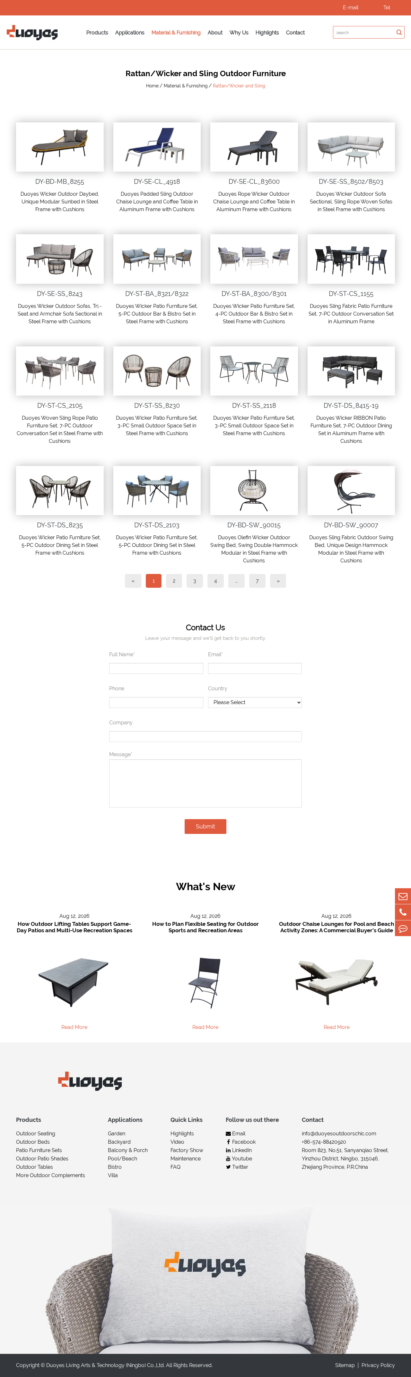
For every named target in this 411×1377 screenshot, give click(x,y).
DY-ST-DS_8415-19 (351, 405)
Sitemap (345, 1365)
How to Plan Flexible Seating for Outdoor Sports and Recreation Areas (205, 927)
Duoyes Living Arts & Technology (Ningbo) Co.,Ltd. (105, 1365)
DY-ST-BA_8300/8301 (254, 294)
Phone (116, 688)
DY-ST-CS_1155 (351, 294)
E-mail (350, 7)
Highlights (267, 33)
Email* (215, 654)
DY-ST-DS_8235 (60, 525)
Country (217, 688)
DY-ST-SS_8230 (157, 405)
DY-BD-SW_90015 (254, 525)
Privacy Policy (378, 1365)
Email (238, 1134)
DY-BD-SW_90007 (351, 525)
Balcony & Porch (128, 1150)
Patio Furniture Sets (39, 1150)
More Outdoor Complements (50, 1175)
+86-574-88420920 (324, 1142)
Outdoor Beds (33, 1142)
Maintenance (186, 1159)
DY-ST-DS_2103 (156, 525)
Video (177, 1142)
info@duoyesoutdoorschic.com (339, 1134)
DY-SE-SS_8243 (60, 294)
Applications (129, 33)
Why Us (239, 33)
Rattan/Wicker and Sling (239, 85)
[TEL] (403, 912)
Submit (205, 826)
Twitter (239, 1167)
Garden (116, 1134)
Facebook (243, 1142)
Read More (74, 1027)
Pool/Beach (122, 1159)
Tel (386, 7)
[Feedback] (403, 928)
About (215, 33)
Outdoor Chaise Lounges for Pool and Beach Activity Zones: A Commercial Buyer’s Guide (336, 927)
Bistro (115, 1167)
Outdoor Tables (34, 1167)
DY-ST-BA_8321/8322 (156, 294)
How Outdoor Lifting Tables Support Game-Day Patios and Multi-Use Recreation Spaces (74, 927)
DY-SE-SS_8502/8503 (351, 181)
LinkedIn (241, 1150)
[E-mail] (403, 896)
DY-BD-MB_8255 (59, 181)
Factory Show (187, 1150)
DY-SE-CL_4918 (157, 181)
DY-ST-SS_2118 (254, 405)
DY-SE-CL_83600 (254, 181)
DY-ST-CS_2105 (60, 405)
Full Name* (122, 654)
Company (121, 723)
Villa (113, 1175)
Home (152, 85)
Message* (120, 754)
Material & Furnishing (176, 33)
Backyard (119, 1142)
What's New (205, 886)
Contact (295, 33)
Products (97, 33)
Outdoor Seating (35, 1134)
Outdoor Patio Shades (42, 1159)
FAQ (175, 1167)
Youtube (241, 1159)
